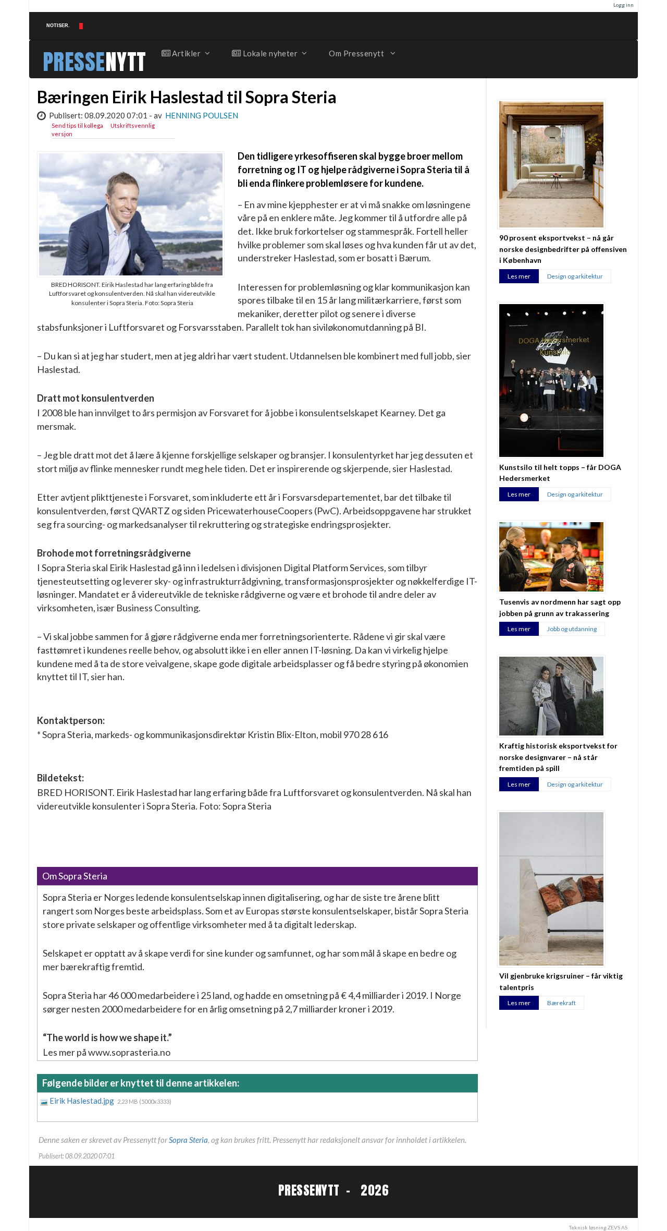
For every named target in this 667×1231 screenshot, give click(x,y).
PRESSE (74, 61)
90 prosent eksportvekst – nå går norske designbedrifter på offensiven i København (563, 248)
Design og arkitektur (575, 276)
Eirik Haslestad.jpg (83, 1100)
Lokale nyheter (269, 53)
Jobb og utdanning (572, 629)
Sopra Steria (188, 1139)
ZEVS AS (617, 1227)
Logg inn (623, 5)
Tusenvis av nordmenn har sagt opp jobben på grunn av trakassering (560, 607)
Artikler (185, 53)
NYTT (125, 61)
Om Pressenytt (357, 53)
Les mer (519, 276)
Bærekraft (561, 1003)
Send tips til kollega (77, 125)
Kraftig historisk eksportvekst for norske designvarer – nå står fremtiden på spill (558, 757)
